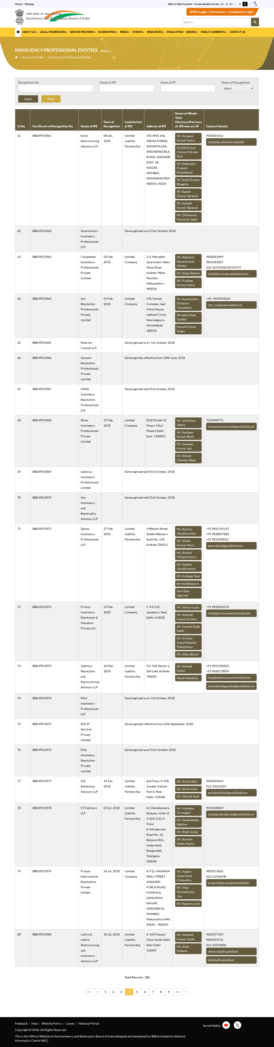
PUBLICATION (175, 32)
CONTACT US (237, 32)
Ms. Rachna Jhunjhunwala (186, 531)
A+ (231, 4)
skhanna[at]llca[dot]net (223, 951)
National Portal (89, 1023)
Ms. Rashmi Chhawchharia (186, 555)
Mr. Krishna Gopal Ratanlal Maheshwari (186, 642)
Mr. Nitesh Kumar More (185, 543)
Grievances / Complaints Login (231, 12)
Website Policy (52, 1023)
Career (70, 1023)
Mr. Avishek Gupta (184, 668)
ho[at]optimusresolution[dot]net (229, 677)
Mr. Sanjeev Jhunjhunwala (186, 566)
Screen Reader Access (207, 4)
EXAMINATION (106, 32)
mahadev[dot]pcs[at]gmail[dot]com (231, 814)
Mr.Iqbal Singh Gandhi (186, 317)
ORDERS (191, 32)
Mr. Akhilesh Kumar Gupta (186, 937)
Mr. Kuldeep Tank (188, 576)
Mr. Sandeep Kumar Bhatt (185, 434)
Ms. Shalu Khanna (183, 949)
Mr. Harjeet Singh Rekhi (188, 629)
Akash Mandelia (187, 678)
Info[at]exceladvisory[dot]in (226, 142)
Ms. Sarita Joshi (187, 789)
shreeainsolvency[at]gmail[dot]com (231, 426)
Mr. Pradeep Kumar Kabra (186, 283)
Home (18, 4)
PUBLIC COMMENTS (213, 32)
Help (34, 1023)
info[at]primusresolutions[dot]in (229, 613)
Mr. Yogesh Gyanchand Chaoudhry (184, 876)
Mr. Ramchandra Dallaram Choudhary (188, 303)
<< (88, 992)
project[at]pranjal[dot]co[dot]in (228, 883)
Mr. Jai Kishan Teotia (186, 423)
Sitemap (29, 4)
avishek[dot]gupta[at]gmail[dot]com (231, 686)
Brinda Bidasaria (188, 583)
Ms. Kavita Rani (187, 781)
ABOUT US (28, 32)
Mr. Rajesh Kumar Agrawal (187, 194)
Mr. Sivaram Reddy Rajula (185, 841)
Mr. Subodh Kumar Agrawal (187, 205)
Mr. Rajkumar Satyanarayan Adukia (186, 261)
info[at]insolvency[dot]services (228, 274)
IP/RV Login (198, 12)
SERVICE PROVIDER (82, 32)
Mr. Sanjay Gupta (188, 607)
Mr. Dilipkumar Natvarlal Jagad (187, 217)
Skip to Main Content (180, 4)
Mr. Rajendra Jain (188, 903)
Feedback (21, 1023)
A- (222, 4)
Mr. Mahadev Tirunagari (185, 810)
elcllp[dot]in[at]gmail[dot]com (227, 792)
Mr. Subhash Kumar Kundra (187, 617)
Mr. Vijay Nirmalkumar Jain (186, 892)
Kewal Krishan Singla (186, 329)
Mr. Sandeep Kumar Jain (185, 446)
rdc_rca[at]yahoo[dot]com (225, 305)
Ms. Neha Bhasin (188, 654)
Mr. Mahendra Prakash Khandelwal (186, 168)
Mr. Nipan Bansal (188, 273)
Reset (51, 99)
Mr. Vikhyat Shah (188, 796)
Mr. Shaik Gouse (187, 832)
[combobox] (255, 4)
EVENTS (137, 32)
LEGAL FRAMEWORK (52, 32)
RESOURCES (154, 32)
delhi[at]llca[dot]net (221, 960)
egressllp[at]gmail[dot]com (225, 546)
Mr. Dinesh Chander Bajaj (186, 458)
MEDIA (124, 32)
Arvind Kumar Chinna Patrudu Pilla (187, 152)
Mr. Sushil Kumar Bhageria (188, 182)
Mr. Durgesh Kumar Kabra (186, 138)
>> (177, 992)
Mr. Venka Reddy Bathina (188, 822)
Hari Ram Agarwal (183, 593)
